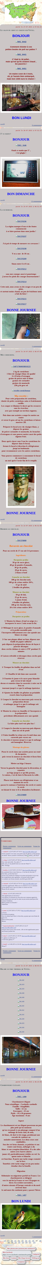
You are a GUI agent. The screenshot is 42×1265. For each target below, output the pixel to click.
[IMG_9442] (21, 42)
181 (15, 1241)
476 (34, 1242)
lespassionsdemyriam (8, 926)
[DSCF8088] (21, 540)
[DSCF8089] (21, 795)
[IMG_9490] (21, 993)
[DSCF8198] (21, 248)
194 (26, 1242)
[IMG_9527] (21, 1010)
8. (2, 936)
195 (30, 1242)
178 (5, 1241)
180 (12, 1241)
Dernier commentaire (9, 846)
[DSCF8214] (21, 282)
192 (19, 1242)
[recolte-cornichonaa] (21, 390)
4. (2, 883)
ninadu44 (5, 851)
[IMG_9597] (21, 1031)
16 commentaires (36, 520)
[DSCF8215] (21, 299)
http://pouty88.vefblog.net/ (29, 851)
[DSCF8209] (21, 259)
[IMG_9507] (21, 1005)
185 (29, 1241)
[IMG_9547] (21, 1014)
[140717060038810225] (21, 366)
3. (2, 870)
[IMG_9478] (21, 988)
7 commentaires (37, 1237)
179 (8, 1241)
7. (2, 926)
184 (26, 1241)
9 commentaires (37, 960)
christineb (5, 883)
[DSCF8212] (21, 269)
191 (16, 1242)
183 (22, 1241)
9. (2, 944)
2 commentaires (37, 346)
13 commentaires (36, 201)
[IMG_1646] (21, 145)
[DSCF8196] (21, 221)
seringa (5, 860)
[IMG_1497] (21, 1195)
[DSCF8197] (21, 236)
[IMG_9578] (21, 1023)
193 (23, 1242)
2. (2, 860)
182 (19, 1241)
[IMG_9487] (21, 980)
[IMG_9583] (21, 1027)
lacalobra (5, 870)
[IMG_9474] (21, 984)
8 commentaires (37, 125)
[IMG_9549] (21, 1018)
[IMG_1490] (21, 1097)
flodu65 (5, 944)
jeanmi (5, 910)
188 (40, 1241)
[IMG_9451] (21, 69)
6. (2, 910)
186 (33, 1241)
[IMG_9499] (21, 1001)
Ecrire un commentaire (25, 846)
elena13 (5, 936)
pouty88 (2, 124)
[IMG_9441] (21, 54)
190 (12, 1242)
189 (8, 1242)
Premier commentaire (9, 951)
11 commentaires (36, 1076)
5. (2, 893)
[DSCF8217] (21, 304)
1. (2, 851)
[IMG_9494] (21, 997)
